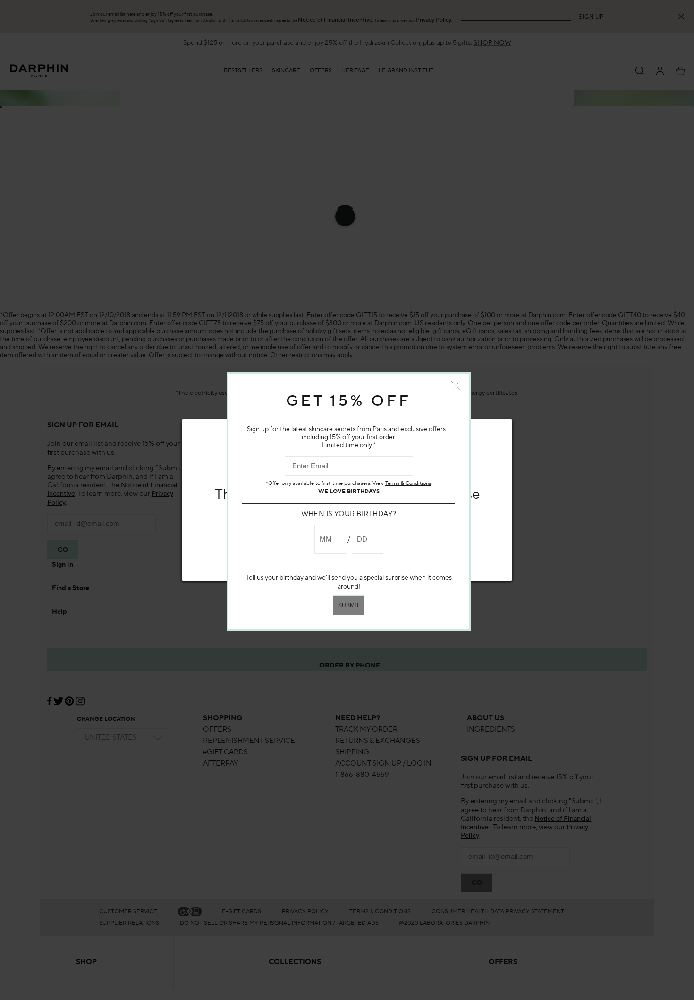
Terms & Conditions (408, 483)
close (455, 385)
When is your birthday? (349, 513)
